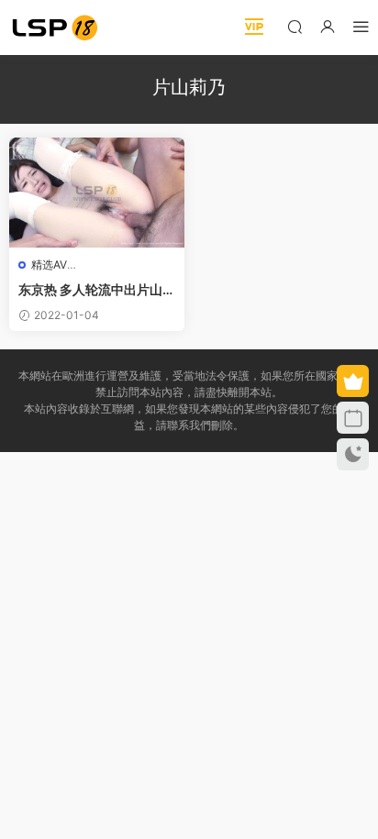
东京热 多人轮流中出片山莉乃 (96, 290)
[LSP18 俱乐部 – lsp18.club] (55, 27)
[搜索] (294, 26)
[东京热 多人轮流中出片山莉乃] (96, 193)
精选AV (49, 264)
